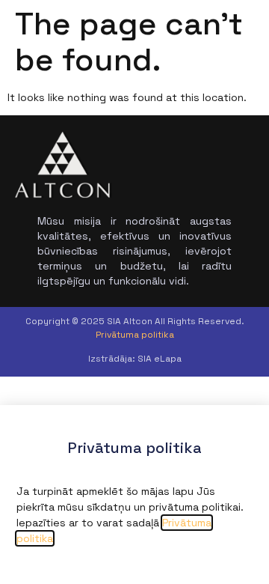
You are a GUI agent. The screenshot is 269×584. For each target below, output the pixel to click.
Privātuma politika (135, 335)
